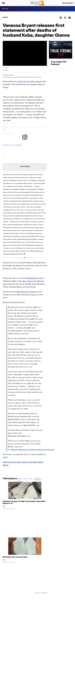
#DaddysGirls (42, 449)
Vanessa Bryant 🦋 (19, 257)
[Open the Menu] (3, 3)
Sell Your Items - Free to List (25, 479)
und (34, 278)
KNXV (5, 457)
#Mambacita (23, 449)
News (5, 17)
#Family (51, 449)
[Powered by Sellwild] (44, 593)
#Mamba (14, 449)
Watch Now (67, 3)
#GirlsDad (33, 449)
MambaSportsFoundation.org (27, 291)
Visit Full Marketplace (38, 479)
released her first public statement (29, 81)
